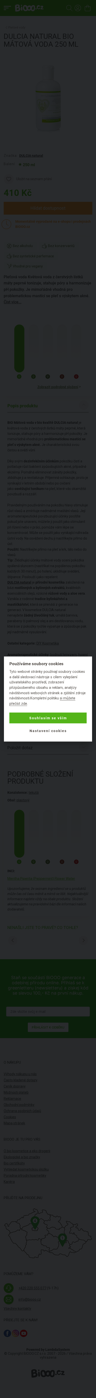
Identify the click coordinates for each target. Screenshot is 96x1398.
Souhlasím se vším (48, 718)
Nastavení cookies (48, 731)
